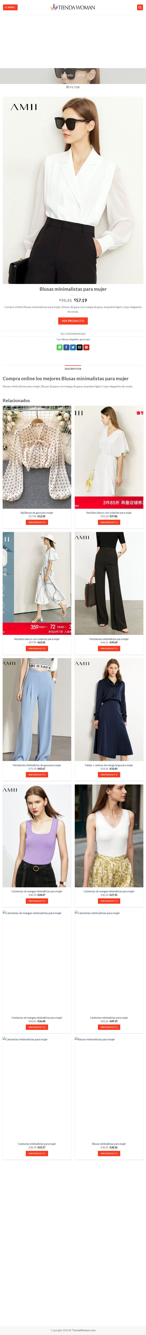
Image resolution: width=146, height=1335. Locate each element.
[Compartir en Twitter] (73, 347)
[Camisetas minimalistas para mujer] (109, 962)
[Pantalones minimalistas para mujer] (109, 583)
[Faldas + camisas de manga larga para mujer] (109, 709)
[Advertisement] (73, 41)
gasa (82, 339)
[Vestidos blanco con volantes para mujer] (109, 457)
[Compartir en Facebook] (66, 347)
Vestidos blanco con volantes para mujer (109, 512)
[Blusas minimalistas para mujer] (109, 1088)
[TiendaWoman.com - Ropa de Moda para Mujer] (73, 7)
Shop (81, 75)
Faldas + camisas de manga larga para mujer (109, 765)
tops (88, 339)
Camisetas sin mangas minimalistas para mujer (36, 891)
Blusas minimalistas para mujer (109, 1143)
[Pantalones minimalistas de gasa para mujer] (37, 709)
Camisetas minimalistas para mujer (109, 1017)
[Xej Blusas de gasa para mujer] (37, 457)
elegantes (74, 339)
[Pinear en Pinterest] (86, 347)
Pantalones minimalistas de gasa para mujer (37, 765)
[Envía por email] (80, 347)
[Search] (140, 7)
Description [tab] (73, 368)
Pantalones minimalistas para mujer (109, 639)
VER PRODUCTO (73, 320)
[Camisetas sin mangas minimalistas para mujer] (37, 835)
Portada (67, 75)
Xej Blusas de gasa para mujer (36, 512)
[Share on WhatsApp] (60, 347)
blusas (65, 339)
